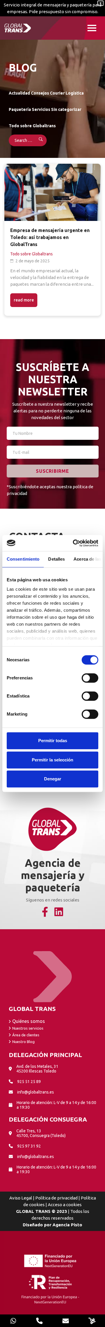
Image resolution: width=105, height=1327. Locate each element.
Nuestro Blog (23, 1042)
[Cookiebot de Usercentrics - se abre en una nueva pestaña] (74, 543)
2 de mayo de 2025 (32, 261)
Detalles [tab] (56, 559)
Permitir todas (52, 740)
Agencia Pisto (67, 1224)
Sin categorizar (66, 109)
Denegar (52, 778)
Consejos (40, 93)
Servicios (41, 109)
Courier (57, 93)
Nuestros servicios (27, 1028)
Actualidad (19, 93)
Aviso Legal (20, 1197)
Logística (75, 93)
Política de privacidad (56, 1197)
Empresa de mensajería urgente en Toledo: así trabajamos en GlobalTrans (50, 237)
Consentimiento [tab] (23, 559)
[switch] (90, 678)
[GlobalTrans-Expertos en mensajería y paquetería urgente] (19, 28)
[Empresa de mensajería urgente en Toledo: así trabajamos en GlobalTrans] (52, 192)
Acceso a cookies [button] (65, 1204)
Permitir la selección (52, 759)
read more (24, 300)
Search (37, 140)
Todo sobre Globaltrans (32, 125)
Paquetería (20, 109)
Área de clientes (25, 1035)
